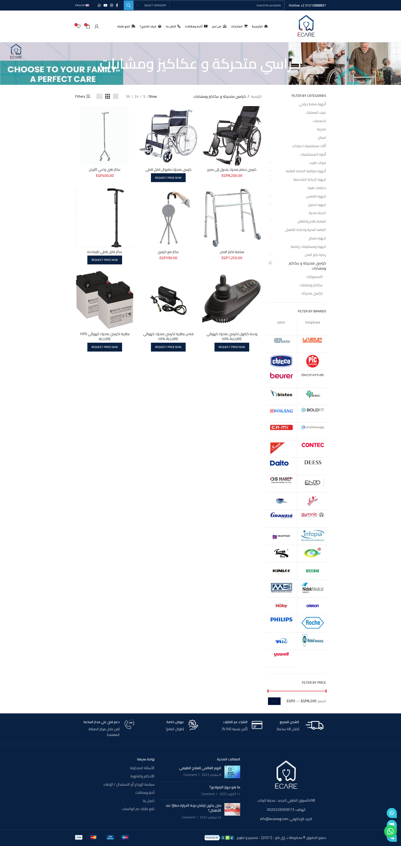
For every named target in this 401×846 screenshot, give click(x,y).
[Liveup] (312, 344)
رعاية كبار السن (315, 254)
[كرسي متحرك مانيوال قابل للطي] (168, 135)
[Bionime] (312, 379)
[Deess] (312, 466)
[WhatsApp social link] (99, 5)
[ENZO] (312, 483)
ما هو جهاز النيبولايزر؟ (224, 787)
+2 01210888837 (313, 5)
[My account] (96, 26)
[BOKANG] (281, 413)
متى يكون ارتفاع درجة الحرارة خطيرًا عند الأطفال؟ (193, 808)
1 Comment (192, 775)
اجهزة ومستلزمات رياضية (308, 246)
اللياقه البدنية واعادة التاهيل (305, 229)
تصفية (274, 701)
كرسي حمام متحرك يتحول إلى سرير (231, 169)
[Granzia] (281, 518)
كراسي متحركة (312, 293)
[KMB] (312, 571)
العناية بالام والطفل (311, 221)
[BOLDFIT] (312, 413)
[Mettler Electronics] (281, 588)
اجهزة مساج (317, 238)
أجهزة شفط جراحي (312, 104)
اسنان (322, 137)
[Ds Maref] (281, 483)
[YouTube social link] (105, 5)
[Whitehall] (312, 641)
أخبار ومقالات (145, 792)
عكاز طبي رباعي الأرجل (105, 169)
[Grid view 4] (99, 96)
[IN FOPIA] (312, 536)
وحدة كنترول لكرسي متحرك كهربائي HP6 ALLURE (231, 336)
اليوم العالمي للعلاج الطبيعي (200, 768)
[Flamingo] (312, 501)
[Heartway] (281, 536)
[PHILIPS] (281, 623)
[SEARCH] (128, 5)
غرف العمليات (316, 112)
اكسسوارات (314, 276)
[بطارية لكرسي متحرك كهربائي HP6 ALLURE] (105, 300)
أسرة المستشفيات (313, 154)
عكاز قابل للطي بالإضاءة (104, 251)
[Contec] (312, 448)
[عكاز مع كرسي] (168, 218)
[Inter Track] (281, 553)
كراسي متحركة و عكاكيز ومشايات (307, 266)
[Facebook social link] (117, 5)
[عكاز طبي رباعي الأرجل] (105, 135)
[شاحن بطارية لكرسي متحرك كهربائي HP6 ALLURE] (168, 300)
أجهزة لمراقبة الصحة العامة (306, 171)
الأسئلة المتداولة (142, 768)
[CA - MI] (281, 431)
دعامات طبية (317, 187)
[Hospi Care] (281, 344)
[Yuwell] (281, 658)
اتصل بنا (149, 800)
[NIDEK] (312, 588)
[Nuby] (281, 606)
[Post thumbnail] (232, 772)
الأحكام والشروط (143, 776)
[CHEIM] (281, 448)
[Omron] (312, 606)
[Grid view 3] (107, 96)
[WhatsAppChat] (392, 813)
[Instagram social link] (112, 5)
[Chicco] (281, 361)
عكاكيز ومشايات (311, 285)
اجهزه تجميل (317, 204)
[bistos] (281, 396)
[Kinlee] (281, 571)
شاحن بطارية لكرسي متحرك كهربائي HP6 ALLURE (168, 336)
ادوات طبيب (317, 162)
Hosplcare (312, 322)
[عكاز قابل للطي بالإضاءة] (105, 218)
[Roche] (312, 623)
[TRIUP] (281, 641)
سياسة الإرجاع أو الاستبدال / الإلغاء (129, 784)
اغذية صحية (317, 212)
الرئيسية (256, 96)
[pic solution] (312, 361)
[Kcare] (312, 553)
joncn (281, 322)
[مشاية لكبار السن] (232, 218)
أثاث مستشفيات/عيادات (309, 146)
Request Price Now (168, 177)
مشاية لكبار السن (232, 251)
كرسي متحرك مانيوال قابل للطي (168, 169)
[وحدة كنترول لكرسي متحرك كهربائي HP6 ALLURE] (232, 300)
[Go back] (306, 63)
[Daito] (281, 466)
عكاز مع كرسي (168, 251)
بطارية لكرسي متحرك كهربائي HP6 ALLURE (104, 336)
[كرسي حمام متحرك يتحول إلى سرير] (232, 135)
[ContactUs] (392, 825)
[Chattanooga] (312, 431)
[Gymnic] (312, 518)
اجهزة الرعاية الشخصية (309, 179)
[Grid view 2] (115, 96)
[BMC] (312, 396)
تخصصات (319, 120)
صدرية (321, 129)
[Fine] (281, 501)
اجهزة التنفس (316, 196)
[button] (390, 831)
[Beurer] (281, 379)
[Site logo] (306, 26)
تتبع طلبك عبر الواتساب (138, 808)
